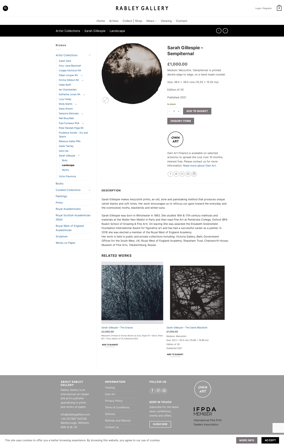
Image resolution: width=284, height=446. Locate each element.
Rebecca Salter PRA (70, 141)
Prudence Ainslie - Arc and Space (73, 134)
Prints (59, 202)
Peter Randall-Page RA (71, 127)
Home (101, 21)
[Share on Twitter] (176, 174)
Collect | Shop (132, 21)
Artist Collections (68, 31)
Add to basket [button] (110, 345)
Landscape (117, 31)
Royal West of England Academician (70, 228)
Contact (181, 21)
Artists (113, 21)
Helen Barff (65, 84)
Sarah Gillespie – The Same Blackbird (186, 327)
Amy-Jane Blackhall (70, 65)
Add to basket (197, 111)
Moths (65, 169)
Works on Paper (65, 242)
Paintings (61, 196)
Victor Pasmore (67, 176)
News (150, 21)
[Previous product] (225, 30)
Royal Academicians (68, 208)
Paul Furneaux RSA (69, 123)
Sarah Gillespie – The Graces (117, 327)
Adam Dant (65, 60)
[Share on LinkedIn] (194, 174)
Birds (65, 160)
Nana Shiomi (66, 108)
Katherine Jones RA (69, 94)
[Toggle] (90, 55)
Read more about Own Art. (199, 165)
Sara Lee (63, 150)
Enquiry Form (181, 121)
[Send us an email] (164, 390)
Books (59, 183)
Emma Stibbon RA (69, 80)
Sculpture (62, 236)
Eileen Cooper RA (68, 75)
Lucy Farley (65, 99)
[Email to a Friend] (182, 174)
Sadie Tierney (66, 146)
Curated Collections (68, 190)
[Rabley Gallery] (142, 8)
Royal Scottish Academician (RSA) (73, 217)
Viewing (166, 21)
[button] (279, 8)
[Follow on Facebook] (152, 390)
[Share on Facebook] (170, 174)
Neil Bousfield (66, 118)
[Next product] (218, 30)
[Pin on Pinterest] (188, 174)
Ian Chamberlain (68, 89)
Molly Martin (65, 103)
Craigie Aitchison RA (70, 70)
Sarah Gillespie (95, 31)
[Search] (5, 8)
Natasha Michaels (69, 113)
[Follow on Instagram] (158, 390)
